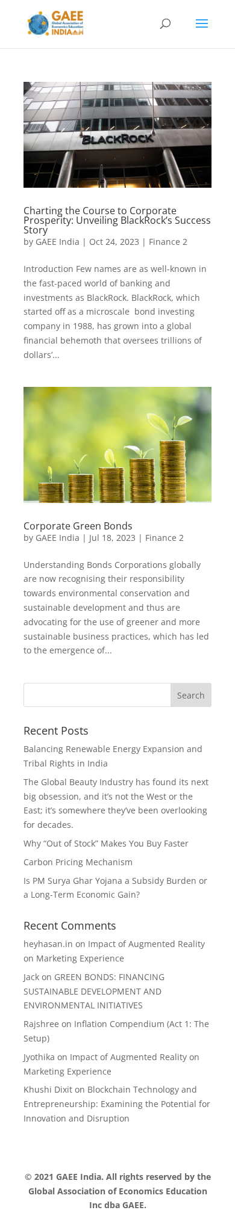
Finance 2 (168, 241)
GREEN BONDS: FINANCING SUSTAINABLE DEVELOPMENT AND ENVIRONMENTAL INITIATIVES (94, 991)
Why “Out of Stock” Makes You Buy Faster (106, 843)
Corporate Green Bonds (78, 525)
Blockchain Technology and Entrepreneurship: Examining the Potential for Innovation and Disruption (117, 1104)
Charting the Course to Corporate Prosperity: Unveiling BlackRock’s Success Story (117, 220)
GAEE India (58, 241)
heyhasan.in (48, 943)
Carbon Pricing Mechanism (78, 862)
